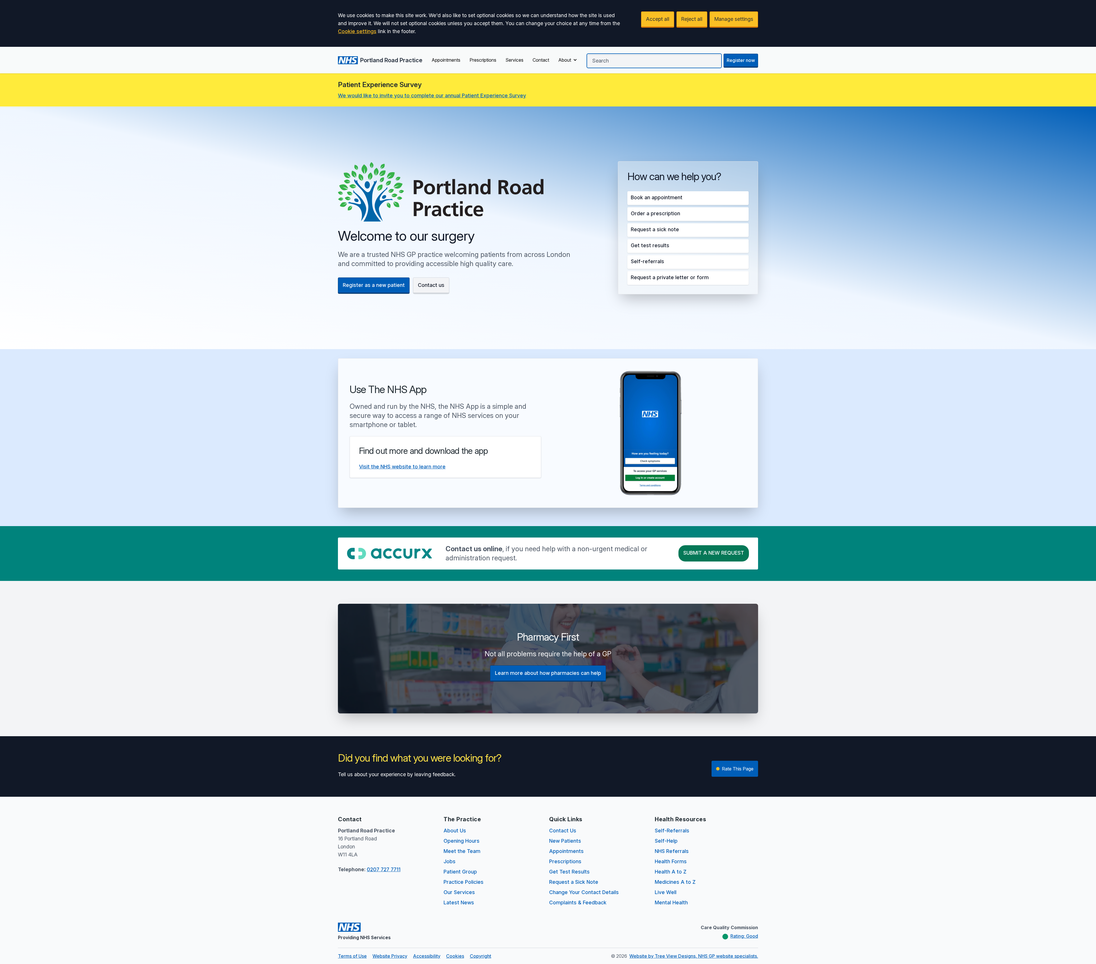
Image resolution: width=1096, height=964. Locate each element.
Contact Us (562, 831)
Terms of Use (352, 956)
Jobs (450, 861)
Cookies (455, 956)
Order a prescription (655, 213)
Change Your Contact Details (584, 892)
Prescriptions (483, 60)
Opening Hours (462, 841)
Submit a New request (713, 553)
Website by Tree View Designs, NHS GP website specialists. (693, 956)
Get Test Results (569, 872)
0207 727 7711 (383, 869)
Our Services (459, 892)
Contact (541, 60)
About (564, 60)
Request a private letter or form (670, 277)
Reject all (691, 19)
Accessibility (426, 956)
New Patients (565, 841)
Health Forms (671, 861)
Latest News (459, 902)
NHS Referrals (672, 851)
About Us (455, 831)
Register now (741, 60)
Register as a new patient (374, 285)
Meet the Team (462, 851)
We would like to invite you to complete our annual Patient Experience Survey (432, 95)
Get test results (650, 245)
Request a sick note (655, 229)
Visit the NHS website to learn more (402, 467)
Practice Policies (463, 882)
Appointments (446, 60)
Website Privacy (389, 956)
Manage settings (733, 19)
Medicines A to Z (675, 882)
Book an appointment (656, 197)
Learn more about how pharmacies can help (548, 673)
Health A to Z (670, 872)
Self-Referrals (672, 831)
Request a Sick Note (573, 882)
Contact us (431, 285)
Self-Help (666, 841)
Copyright (480, 956)
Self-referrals (647, 261)
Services (514, 60)
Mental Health (671, 902)
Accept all (657, 19)
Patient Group (460, 872)
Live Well (665, 892)
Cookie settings (357, 31)
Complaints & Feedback (578, 902)
